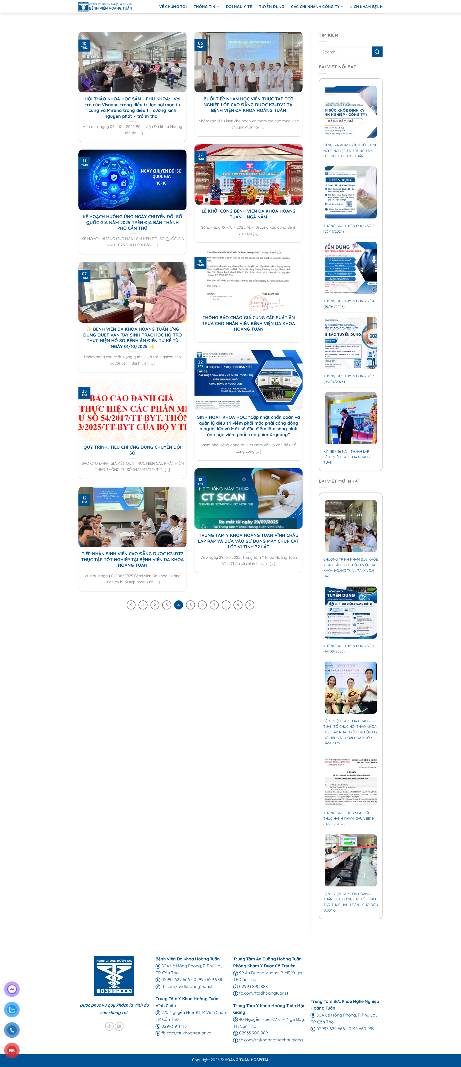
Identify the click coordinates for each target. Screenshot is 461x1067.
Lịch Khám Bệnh (366, 6)
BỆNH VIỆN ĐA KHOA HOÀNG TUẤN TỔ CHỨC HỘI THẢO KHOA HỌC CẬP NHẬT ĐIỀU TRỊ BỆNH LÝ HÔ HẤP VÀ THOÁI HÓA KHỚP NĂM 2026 (350, 732)
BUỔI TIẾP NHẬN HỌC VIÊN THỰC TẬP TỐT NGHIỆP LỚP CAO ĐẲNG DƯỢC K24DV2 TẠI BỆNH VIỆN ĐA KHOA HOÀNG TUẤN (249, 104)
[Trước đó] (131, 604)
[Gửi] (377, 51)
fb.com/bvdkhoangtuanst (186, 986)
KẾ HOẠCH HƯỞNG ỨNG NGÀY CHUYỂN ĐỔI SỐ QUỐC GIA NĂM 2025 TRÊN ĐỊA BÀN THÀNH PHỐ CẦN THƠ (132, 222)
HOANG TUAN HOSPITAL (247, 1059)
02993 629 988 (208, 979)
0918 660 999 (362, 1028)
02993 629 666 (175, 979)
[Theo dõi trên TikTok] (109, 1026)
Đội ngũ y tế (239, 6)
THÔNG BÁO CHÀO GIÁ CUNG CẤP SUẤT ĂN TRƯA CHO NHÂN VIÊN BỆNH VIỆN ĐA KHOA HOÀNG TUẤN (248, 323)
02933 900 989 (253, 1032)
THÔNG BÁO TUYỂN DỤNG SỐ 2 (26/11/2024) (348, 228)
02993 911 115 (173, 1026)
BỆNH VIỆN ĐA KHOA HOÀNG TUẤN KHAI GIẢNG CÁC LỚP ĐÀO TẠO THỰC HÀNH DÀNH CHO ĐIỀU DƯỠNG (350, 902)
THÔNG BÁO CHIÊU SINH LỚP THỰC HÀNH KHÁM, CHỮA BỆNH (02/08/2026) (349, 818)
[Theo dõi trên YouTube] (119, 1026)
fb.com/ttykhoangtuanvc (185, 1032)
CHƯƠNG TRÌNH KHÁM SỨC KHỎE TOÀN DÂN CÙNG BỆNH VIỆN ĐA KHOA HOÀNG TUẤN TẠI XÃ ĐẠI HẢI (350, 567)
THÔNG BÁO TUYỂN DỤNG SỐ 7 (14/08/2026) (348, 649)
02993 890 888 (253, 986)
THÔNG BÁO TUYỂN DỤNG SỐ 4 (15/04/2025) (348, 304)
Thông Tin (205, 6)
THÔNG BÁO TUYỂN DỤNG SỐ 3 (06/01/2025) (348, 379)
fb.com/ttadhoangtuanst (263, 993)
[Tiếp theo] (250, 604)
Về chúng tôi (173, 6)
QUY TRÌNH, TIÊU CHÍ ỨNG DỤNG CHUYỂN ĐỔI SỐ (132, 450)
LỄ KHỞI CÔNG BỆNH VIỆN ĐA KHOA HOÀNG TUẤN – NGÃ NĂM (249, 214)
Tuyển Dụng (271, 6)
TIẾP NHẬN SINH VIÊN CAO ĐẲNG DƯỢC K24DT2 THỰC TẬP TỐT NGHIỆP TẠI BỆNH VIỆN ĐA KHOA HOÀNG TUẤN (132, 559)
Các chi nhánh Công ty (315, 6)
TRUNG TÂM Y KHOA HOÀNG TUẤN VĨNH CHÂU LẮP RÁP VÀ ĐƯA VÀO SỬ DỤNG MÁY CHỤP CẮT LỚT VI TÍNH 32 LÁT (248, 540)
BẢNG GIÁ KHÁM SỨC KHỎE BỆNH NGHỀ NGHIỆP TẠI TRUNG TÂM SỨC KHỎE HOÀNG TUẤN (350, 150)
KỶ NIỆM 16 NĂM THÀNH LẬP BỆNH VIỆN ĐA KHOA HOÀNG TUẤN (346, 457)
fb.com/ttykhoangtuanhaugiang (270, 1039)
